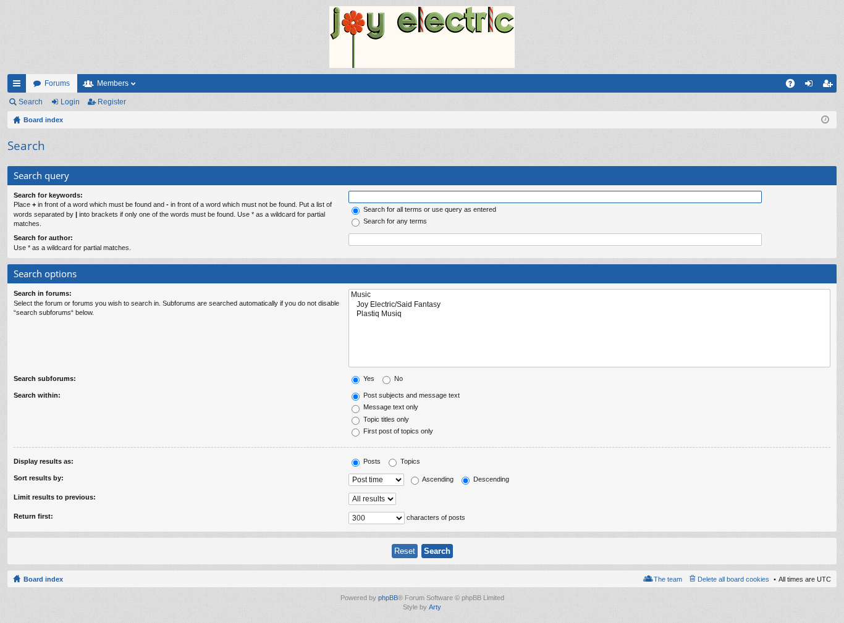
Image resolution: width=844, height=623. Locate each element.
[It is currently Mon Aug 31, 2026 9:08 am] (825, 119)
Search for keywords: (48, 195)
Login (70, 102)
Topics (409, 461)
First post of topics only (397, 431)
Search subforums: (45, 378)
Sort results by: (39, 478)
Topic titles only (385, 419)
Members (113, 83)
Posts (371, 461)
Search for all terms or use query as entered (428, 209)
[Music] (589, 294)
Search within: (37, 395)
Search (31, 102)
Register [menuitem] (830, 86)
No (397, 378)
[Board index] (422, 37)
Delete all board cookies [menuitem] (733, 579)
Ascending (437, 479)
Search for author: (43, 237)
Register (112, 102)
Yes (367, 378)
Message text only (389, 407)
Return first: (33, 516)
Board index (43, 579)
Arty (435, 607)
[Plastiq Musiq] (589, 314)
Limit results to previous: (55, 497)
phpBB (388, 597)
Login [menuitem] (811, 86)
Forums (57, 83)
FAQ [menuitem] (794, 86)
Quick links (19, 86)
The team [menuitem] (668, 579)
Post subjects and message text (410, 395)
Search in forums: (43, 293)
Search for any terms (394, 221)
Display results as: (44, 461)
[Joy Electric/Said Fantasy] (589, 304)
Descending (490, 479)
